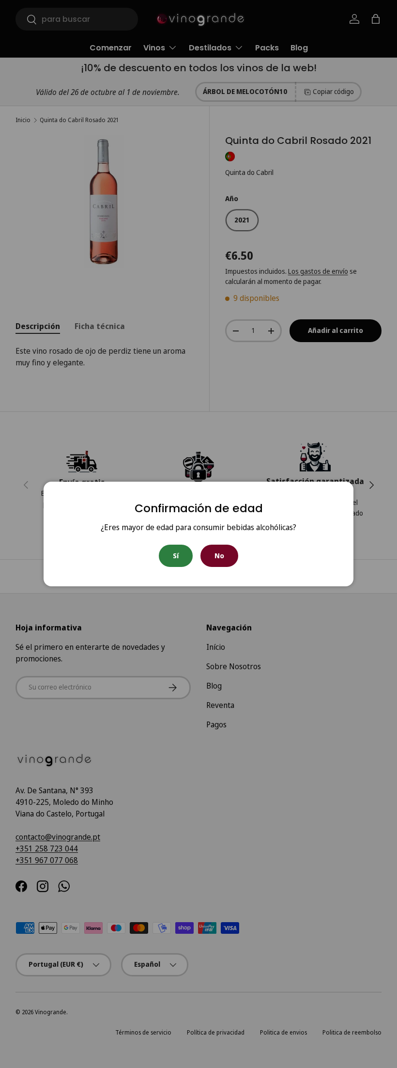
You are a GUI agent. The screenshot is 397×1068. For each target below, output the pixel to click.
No (219, 555)
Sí (176, 555)
